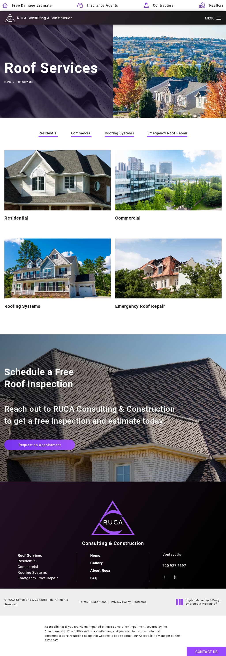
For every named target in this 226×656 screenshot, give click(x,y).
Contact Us (171, 554)
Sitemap (141, 602)
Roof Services (24, 81)
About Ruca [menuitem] (100, 570)
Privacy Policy (121, 602)
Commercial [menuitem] (28, 566)
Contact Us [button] (206, 651)
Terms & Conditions (93, 602)
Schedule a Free (39, 377)
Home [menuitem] (95, 555)
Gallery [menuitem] (96, 562)
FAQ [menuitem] (93, 578)
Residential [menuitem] (27, 560)
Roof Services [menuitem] (30, 555)
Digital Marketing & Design (203, 602)
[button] (219, 18)
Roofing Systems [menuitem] (32, 572)
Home (7, 81)
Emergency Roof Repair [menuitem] (38, 578)
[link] (192, 565)
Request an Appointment (40, 444)
